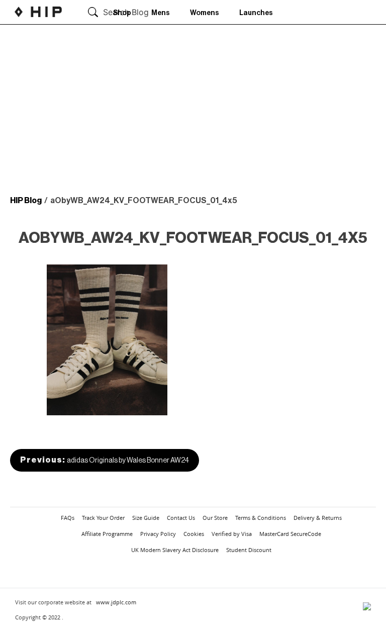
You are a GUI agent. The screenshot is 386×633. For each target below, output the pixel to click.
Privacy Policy (158, 533)
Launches (256, 13)
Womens (204, 13)
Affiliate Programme (107, 533)
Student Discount (248, 550)
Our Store (215, 517)
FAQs (67, 517)
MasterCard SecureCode (290, 533)
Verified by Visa (232, 533)
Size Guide (145, 517)
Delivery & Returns (318, 517)
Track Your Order (103, 517)
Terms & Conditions (260, 517)
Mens (160, 13)
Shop (122, 13)
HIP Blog (26, 201)
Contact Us (181, 517)
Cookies (193, 533)
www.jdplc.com (116, 602)
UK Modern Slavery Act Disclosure (175, 550)
